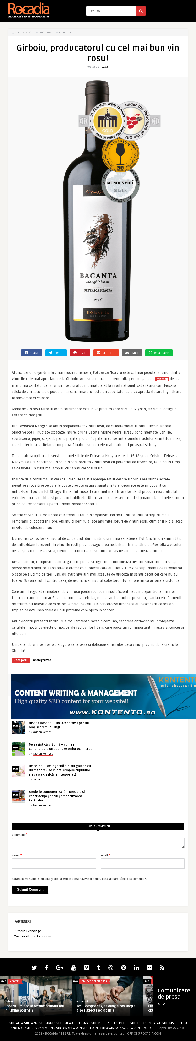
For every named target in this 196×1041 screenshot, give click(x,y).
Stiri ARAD (31, 1023)
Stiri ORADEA (65, 1028)
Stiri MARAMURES (24, 1028)
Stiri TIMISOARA (103, 1028)
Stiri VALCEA (124, 1028)
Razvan (104, 67)
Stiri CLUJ (123, 1023)
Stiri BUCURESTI (103, 1023)
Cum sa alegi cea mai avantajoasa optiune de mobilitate (33, 1008)
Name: (17, 855)
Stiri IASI (168, 1023)
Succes (10, 1001)
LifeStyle (88, 981)
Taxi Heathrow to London (33, 936)
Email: (105, 855)
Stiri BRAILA (142, 1028)
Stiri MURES (46, 1028)
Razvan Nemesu (43, 732)
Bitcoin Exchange (27, 931)
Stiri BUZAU (82, 1023)
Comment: (19, 835)
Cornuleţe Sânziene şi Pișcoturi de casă (109, 1006)
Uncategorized (41, 660)
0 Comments (67, 32)
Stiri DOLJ (137, 1023)
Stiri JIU (181, 1023)
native (36, 779)
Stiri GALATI (153, 1023)
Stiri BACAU (64, 1023)
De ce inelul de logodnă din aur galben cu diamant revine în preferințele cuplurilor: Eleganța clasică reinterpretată (60, 770)
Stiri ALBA (16, 1023)
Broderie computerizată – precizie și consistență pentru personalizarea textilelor (57, 796)
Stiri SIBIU (83, 1028)
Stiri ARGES (47, 1023)
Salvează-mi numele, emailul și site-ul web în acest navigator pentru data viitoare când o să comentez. (79, 879)
